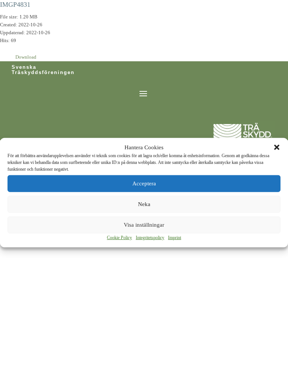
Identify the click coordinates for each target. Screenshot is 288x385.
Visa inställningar (144, 225)
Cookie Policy (119, 237)
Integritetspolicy (150, 237)
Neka (144, 204)
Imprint (174, 237)
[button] (276, 147)
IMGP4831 (15, 4)
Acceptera (144, 183)
